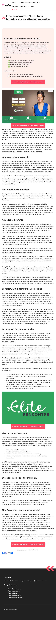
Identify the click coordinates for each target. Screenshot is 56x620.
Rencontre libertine (14, 595)
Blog (32, 6)
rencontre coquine (44, 135)
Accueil (14, 2)
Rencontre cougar (14, 591)
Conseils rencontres (14, 589)
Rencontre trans (13, 593)
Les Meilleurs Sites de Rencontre (28, 2)
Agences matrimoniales (15, 597)
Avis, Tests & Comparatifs (19, 6)
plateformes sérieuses (27, 145)
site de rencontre (17, 131)
